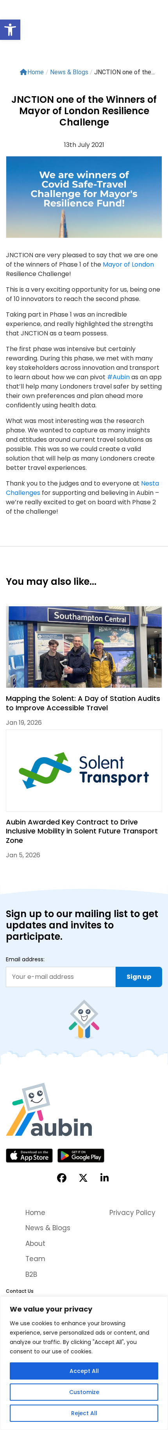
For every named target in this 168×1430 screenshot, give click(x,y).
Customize (84, 1392)
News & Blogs (47, 1228)
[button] (10, 30)
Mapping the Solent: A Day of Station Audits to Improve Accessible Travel (83, 702)
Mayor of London (128, 264)
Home (35, 72)
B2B (31, 1274)
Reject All (84, 1413)
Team (35, 1258)
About (35, 1243)
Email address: (25, 959)
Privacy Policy (132, 1212)
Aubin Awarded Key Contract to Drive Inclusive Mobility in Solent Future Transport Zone (82, 831)
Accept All (84, 1371)
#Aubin (118, 377)
